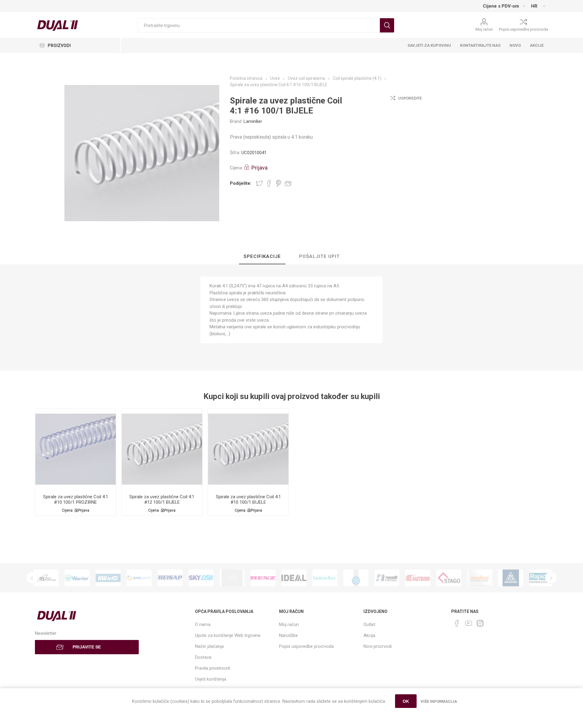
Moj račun (484, 29)
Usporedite (410, 98)
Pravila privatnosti (212, 668)
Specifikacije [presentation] (262, 256)
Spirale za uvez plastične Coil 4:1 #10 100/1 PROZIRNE (75, 499)
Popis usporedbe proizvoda (523, 29)
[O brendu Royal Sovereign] (46, 578)
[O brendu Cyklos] (355, 578)
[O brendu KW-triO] (108, 578)
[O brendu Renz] (263, 578)
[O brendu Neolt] (386, 578)
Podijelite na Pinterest (278, 183)
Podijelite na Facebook (269, 183)
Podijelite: (240, 183)
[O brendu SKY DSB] (201, 578)
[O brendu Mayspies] (510, 578)
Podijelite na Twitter (259, 183)
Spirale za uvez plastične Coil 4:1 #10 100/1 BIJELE (248, 499)
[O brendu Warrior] (77, 578)
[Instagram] (480, 623)
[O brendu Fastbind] (417, 578)
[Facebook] (457, 623)
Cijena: (236, 168)
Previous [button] (32, 578)
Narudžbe (288, 635)
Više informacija (439, 701)
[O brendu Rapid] (541, 578)
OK (406, 701)
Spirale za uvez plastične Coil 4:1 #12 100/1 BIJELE (161, 499)
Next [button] (551, 578)
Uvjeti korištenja (210, 679)
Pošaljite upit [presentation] (319, 256)
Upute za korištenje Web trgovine (228, 635)
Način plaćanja (209, 646)
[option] (46, 578)
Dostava (203, 657)
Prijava (259, 167)
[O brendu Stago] (448, 578)
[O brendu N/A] (232, 578)
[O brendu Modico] (479, 578)
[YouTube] (468, 623)
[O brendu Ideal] (293, 578)
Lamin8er (253, 121)
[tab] (262, 256)
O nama (202, 624)
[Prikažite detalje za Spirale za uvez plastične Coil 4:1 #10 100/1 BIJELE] (248, 449)
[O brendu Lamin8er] (324, 578)
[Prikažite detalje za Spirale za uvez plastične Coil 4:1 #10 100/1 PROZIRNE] (75, 449)
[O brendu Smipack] (139, 578)
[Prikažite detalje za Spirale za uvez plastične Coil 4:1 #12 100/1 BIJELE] (162, 449)
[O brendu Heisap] (170, 578)
